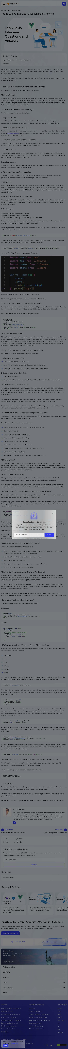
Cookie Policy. (14, 1043)
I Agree (6, 1045)
